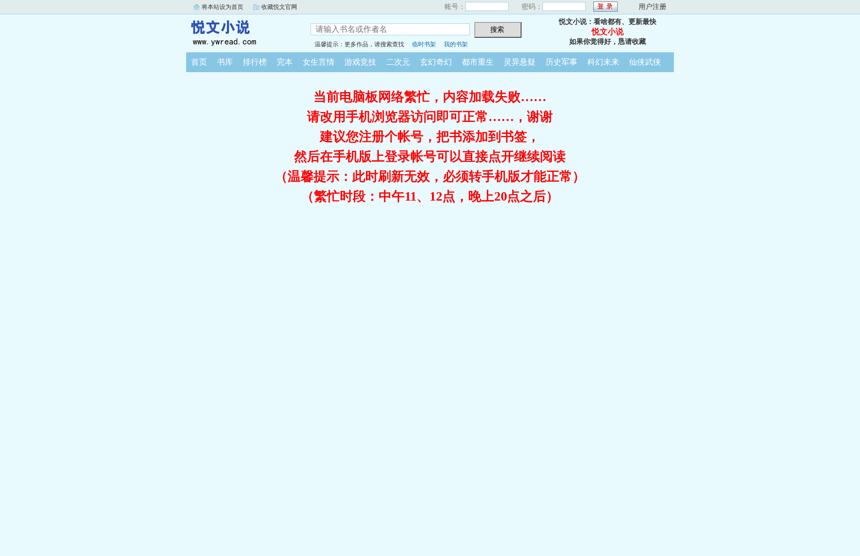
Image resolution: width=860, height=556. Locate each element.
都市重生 (478, 62)
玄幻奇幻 (436, 62)
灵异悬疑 (520, 62)
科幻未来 (603, 62)
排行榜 (255, 62)
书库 (225, 62)
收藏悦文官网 (279, 6)
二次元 (398, 62)
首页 (199, 62)
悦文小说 (241, 31)
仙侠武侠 (645, 62)
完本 (285, 62)
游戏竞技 (360, 62)
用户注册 (652, 6)
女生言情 (318, 62)
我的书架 (456, 44)
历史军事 (561, 62)
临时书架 (424, 44)
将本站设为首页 (222, 6)
